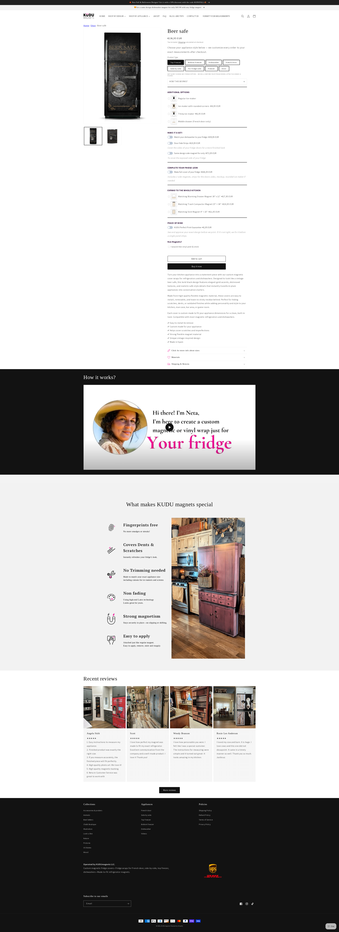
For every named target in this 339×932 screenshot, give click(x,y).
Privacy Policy (205, 824)
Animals (86, 815)
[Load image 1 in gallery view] (93, 136)
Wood (85, 852)
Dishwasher (214, 62)
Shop (93, 25)
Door (224, 68)
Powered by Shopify (177, 926)
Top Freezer (175, 62)
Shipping (181, 42)
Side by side (175, 68)
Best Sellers (88, 820)
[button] (243, 16)
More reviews (169, 790)
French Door (231, 62)
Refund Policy (204, 815)
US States (87, 847)
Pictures (86, 843)
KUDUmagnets (165, 926)
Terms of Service (206, 820)
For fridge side (194, 68)
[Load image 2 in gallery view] (112, 136)
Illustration (87, 829)
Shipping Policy (205, 810)
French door (146, 810)
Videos (144, 833)
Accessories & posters (92, 810)
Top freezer (146, 820)
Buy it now (197, 266)
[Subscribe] (128, 904)
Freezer (211, 68)
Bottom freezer (147, 824)
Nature (86, 838)
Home (86, 25)
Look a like (88, 833)
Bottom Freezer (195, 62)
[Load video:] (169, 427)
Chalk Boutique (89, 824)
